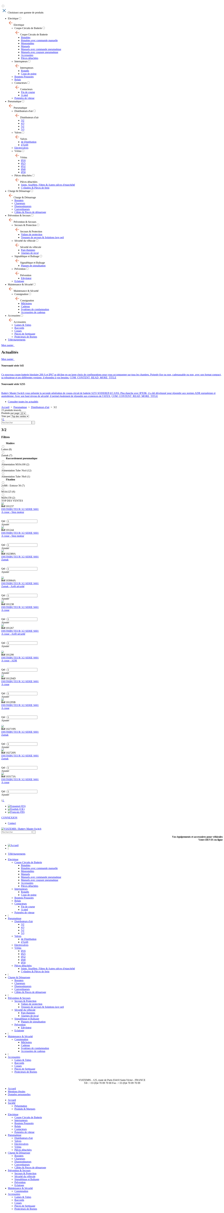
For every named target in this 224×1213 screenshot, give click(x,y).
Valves (17, 132)
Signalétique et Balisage (26, 256)
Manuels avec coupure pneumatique (39, 52)
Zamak (5, 559)
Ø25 (23, 163)
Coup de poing (28, 73)
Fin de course (28, 92)
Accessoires (27, 55)
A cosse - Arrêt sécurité (13, 633)
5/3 (22, 129)
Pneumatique (14, 101)
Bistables (25, 37)
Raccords (19, 327)
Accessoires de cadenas (33, 312)
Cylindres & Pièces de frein (35, 187)
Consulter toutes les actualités (23, 401)
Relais (17, 79)
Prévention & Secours (19, 215)
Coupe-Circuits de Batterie (28, 28)
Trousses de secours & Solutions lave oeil (42, 237)
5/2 (22, 126)
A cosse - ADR (9, 660)
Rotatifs (25, 70)
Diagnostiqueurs (22, 206)
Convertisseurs (22, 209)
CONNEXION (9, 817)
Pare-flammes (28, 250)
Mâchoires (26, 303)
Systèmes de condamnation (35, 309)
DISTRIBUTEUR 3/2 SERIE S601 (20, 509)
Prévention (20, 268)
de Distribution (28, 141)
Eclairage (19, 281)
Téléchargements (16, 339)
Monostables (27, 43)
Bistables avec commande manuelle (39, 40)
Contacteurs (20, 82)
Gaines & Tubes (22, 325)
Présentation (20, 1106)
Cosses (18, 330)
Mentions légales (16, 1091)
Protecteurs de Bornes (25, 336)
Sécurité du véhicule (24, 240)
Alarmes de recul (30, 253)
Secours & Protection (25, 225)
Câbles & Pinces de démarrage (30, 212)
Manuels (25, 46)
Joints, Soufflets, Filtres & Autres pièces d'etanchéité (48, 184)
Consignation (21, 294)
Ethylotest (26, 278)
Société (11, 1103)
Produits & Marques (24, 1108)
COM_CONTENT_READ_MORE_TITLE (93, 377)
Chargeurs (19, 203)
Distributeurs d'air (23, 111)
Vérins (17, 151)
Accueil (5, 407)
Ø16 (23, 160)
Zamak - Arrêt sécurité (12, 586)
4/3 (22, 123)
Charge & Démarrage (19, 191)
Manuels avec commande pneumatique (41, 49)
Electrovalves (21, 147)
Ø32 (23, 166)
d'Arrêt (24, 144)
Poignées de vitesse (24, 98)
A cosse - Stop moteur (12, 512)
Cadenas (25, 306)
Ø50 (23, 172)
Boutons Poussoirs (24, 76)
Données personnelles (19, 1094)
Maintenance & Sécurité (20, 284)
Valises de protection (31, 234)
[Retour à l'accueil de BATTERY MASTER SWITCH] (13, 845)
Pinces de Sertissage (24, 333)
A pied (24, 95)
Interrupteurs (21, 61)
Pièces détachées (29, 58)
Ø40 (23, 169)
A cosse (5, 610)
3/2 (22, 120)
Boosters (18, 200)
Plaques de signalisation (33, 265)
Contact (12, 823)
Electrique (13, 18)
